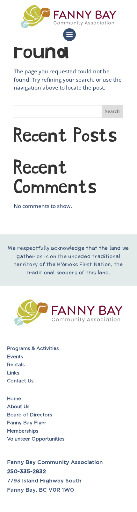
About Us (18, 406)
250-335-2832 (26, 471)
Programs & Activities (33, 348)
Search (112, 111)
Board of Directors (29, 415)
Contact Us (20, 381)
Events (15, 356)
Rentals (16, 364)
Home (14, 398)
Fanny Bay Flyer (26, 423)
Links (13, 373)
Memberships (22, 431)
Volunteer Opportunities (36, 439)
